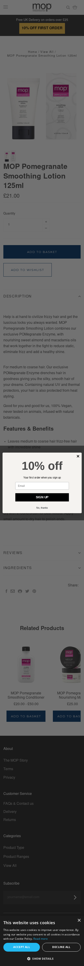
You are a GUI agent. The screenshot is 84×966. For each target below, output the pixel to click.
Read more (40, 939)
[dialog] (42, 941)
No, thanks (42, 508)
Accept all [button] (21, 947)
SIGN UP (42, 497)
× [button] (79, 920)
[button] (42, 958)
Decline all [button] (61, 947)
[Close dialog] (77, 456)
